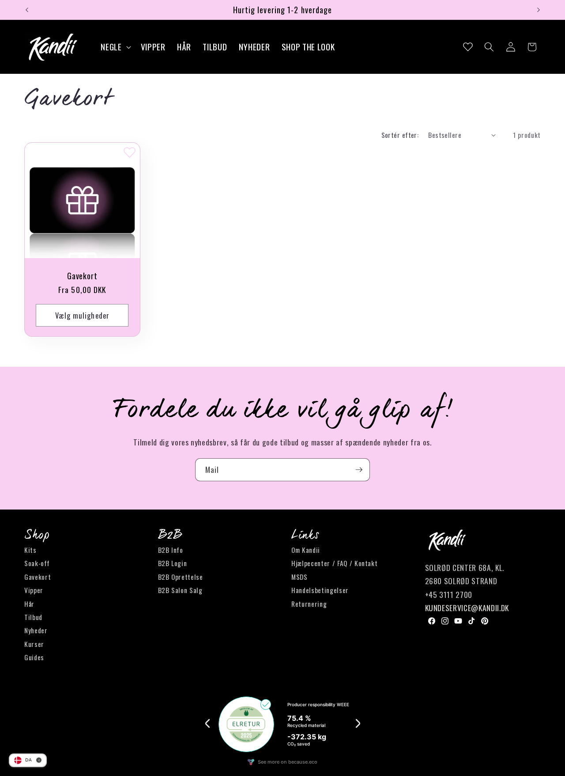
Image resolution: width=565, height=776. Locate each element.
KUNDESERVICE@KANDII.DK (467, 607)
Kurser (34, 644)
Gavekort (82, 276)
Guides (34, 657)
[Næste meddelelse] (538, 9)
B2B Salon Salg (180, 590)
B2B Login (172, 563)
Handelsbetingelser (320, 590)
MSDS (299, 577)
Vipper (33, 590)
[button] (115, 47)
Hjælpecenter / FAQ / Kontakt (334, 563)
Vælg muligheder (82, 314)
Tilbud (33, 617)
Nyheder (36, 630)
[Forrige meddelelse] (27, 9)
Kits (30, 550)
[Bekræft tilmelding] (358, 469)
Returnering (309, 604)
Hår (29, 604)
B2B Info (170, 550)
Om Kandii (305, 550)
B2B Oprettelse (180, 577)
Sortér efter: (400, 135)
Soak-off (36, 563)
